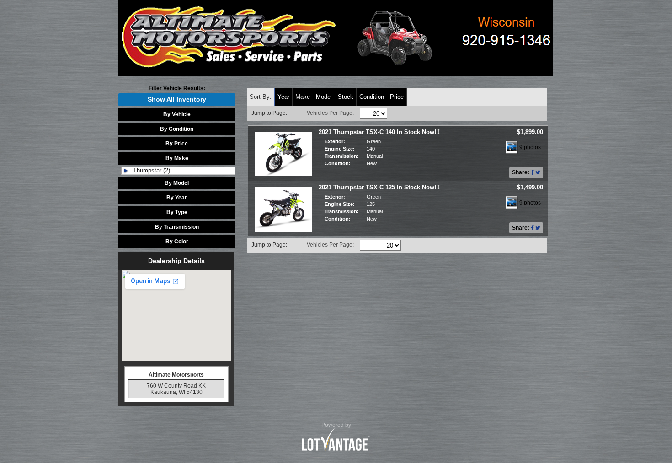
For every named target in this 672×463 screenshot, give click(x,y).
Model (324, 96)
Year (283, 96)
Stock (345, 96)
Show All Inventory (177, 99)
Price (397, 96)
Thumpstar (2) (151, 170)
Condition (371, 96)
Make (302, 96)
